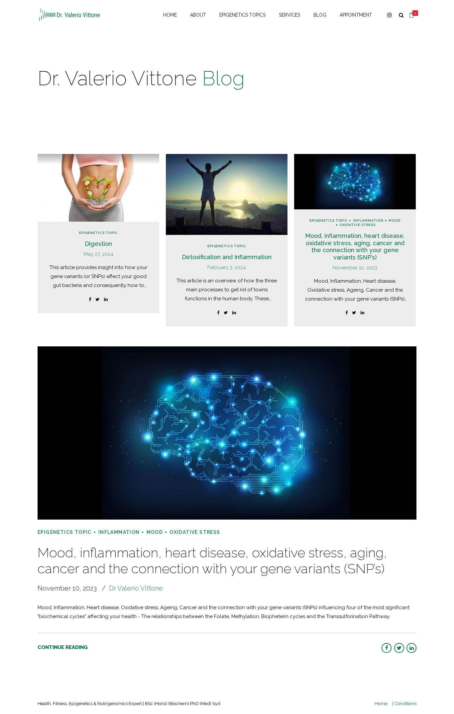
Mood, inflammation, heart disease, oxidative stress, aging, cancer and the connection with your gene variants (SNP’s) (355, 246)
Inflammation (368, 220)
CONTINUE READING (63, 647)
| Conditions (404, 703)
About (198, 15)
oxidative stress (358, 225)
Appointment (356, 15)
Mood (394, 220)
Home (170, 15)
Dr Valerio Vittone (136, 588)
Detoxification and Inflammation (227, 256)
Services (289, 15)
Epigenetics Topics (242, 15)
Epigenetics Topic (98, 233)
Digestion (98, 243)
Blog (319, 15)
